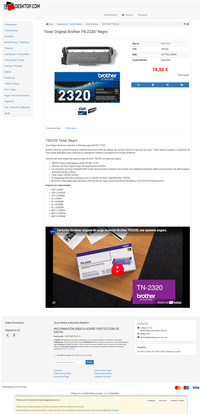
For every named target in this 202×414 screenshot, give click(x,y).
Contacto (128, 15)
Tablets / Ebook (12, 84)
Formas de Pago (61, 376)
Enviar (89, 362)
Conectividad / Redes (14, 60)
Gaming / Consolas (13, 66)
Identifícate (111, 15)
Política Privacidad (62, 373)
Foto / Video (10, 89)
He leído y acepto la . (74, 355)
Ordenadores (11, 24)
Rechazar (163, 401)
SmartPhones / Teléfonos (17, 42)
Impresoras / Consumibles (17, 54)
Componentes (11, 30)
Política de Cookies (110, 410)
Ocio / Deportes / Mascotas (17, 107)
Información (71, 128)
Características (53, 128)
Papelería (9, 101)
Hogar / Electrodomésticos (17, 95)
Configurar (151, 401)
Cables (8, 72)
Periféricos (10, 78)
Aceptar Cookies (177, 401)
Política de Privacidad (67, 349)
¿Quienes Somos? (102, 376)
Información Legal (102, 370)
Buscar (143, 15)
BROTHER (165, 43)
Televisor (9, 48)
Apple (7, 113)
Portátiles (9, 36)
